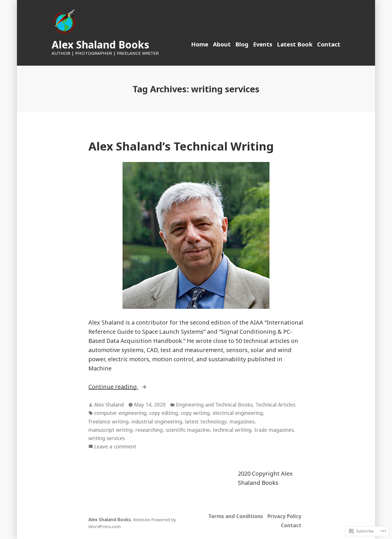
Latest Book (295, 44)
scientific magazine (188, 429)
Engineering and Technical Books (214, 404)
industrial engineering (156, 421)
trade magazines (274, 429)
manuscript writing (110, 429)
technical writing (232, 429)
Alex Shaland (109, 404)
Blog (242, 44)
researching (149, 429)
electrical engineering (238, 412)
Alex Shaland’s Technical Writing (181, 146)
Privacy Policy (284, 516)
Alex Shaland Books (100, 44)
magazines (242, 421)
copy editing (163, 412)
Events (262, 44)
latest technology (206, 421)
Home (199, 44)
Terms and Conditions (235, 516)
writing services (106, 438)
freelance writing (108, 421)
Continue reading (113, 386)
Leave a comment (115, 447)
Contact (328, 44)
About (222, 44)
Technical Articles (275, 404)
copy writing (195, 412)
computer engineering (120, 412)
